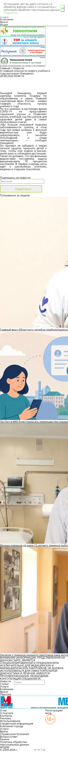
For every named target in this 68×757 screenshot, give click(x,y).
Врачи (4, 22)
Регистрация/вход (54, 711)
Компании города (11, 726)
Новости (18, 68)
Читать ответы (59, 87)
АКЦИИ (4, 747)
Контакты (6, 715)
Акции (4, 24)
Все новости (11, 173)
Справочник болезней (14, 734)
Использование (10, 721)
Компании (6, 19)
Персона (5, 694)
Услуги (4, 686)
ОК (62, 8)
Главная (5, 68)
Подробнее (11, 13)
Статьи (4, 684)
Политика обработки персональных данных (14, 743)
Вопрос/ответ (8, 736)
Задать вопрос (59, 79)
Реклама (5, 718)
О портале (6, 713)
